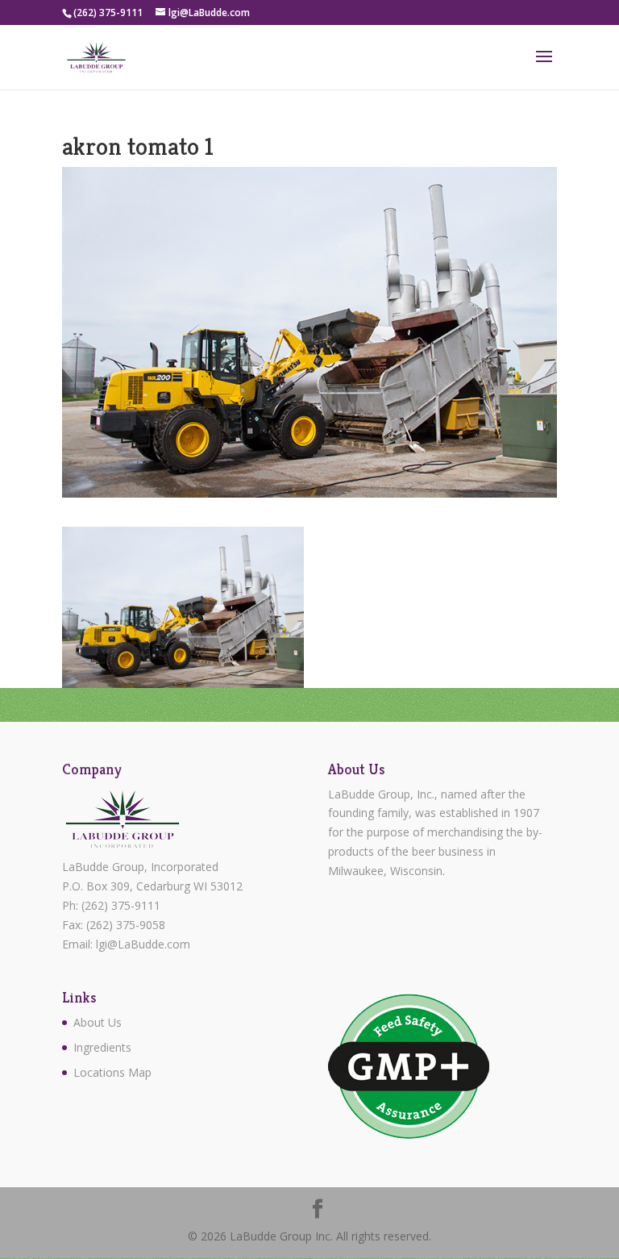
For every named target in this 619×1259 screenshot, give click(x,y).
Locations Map (112, 1072)
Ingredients (102, 1047)
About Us (97, 1022)
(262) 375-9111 (120, 905)
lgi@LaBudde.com (143, 944)
